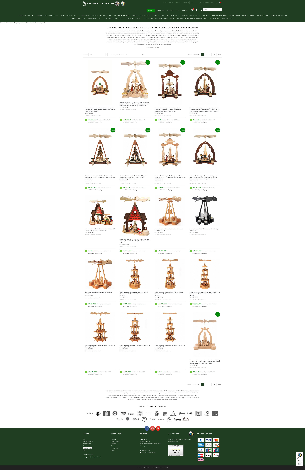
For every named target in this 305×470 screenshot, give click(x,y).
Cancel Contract (87, 448)
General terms (115, 441)
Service (170, 10)
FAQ (177, 10)
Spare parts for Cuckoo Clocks (242, 15)
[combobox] (195, 2)
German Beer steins (133, 18)
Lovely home (214, 18)
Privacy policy (115, 448)
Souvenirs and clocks (114, 18)
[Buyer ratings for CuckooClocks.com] (175, 451)
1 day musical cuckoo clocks (47, 15)
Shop (150, 10)
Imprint (113, 450)
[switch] (299, 464)
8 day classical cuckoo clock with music (95, 15)
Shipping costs (87, 443)
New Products (227, 18)
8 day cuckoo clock (69, 15)
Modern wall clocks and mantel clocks (87, 18)
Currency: (206, 2)
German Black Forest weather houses (192, 18)
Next (219, 54)
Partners (113, 443)
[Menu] (302, 453)
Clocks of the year (121, 15)
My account (86, 446)
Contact (185, 10)
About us (160, 10)
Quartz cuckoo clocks (141, 15)
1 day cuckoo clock (25, 15)
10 (214, 54)
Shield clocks (262, 15)
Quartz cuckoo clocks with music (166, 15)
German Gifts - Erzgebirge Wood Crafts (159, 18)
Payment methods (88, 441)
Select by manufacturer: (117, 54)
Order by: (85, 54)
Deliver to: (186, 2)
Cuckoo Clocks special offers (215, 15)
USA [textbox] (192, 2)
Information (116, 434)
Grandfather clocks (279, 15)
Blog (84, 450)
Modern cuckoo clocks (191, 15)
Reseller (113, 446)
